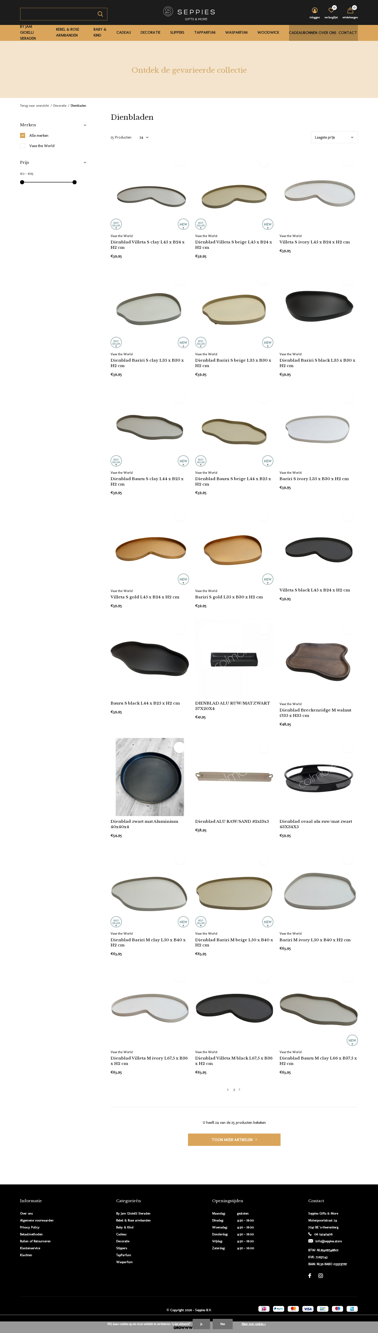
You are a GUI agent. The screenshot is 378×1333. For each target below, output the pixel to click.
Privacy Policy (30, 1227)
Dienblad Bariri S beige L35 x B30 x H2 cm (233, 363)
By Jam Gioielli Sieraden (28, 32)
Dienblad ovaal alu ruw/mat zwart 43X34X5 (316, 824)
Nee (222, 1324)
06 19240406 (323, 1234)
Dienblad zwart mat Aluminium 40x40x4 (144, 824)
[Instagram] (320, 1275)
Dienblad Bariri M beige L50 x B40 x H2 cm (234, 942)
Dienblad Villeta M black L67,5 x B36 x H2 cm (234, 1061)
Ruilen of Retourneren (35, 1241)
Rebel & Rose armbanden (67, 32)
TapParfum (204, 32)
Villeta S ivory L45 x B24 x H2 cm (315, 242)
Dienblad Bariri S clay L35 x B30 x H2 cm (147, 363)
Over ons (327, 32)
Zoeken (100, 14)
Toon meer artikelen (233, 1139)
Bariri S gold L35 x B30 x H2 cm (229, 597)
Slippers (177, 32)
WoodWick (268, 32)
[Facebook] (309, 1275)
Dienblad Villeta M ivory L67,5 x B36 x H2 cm (149, 1061)
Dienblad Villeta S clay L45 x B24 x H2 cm (148, 245)
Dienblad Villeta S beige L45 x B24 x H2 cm (233, 245)
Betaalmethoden (31, 1234)
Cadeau (123, 32)
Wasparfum (236, 32)
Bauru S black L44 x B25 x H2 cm (145, 703)
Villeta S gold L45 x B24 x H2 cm (145, 597)
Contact (348, 32)
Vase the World (42, 145)
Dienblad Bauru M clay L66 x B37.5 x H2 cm (318, 1061)
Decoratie (150, 32)
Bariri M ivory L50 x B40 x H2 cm (315, 939)
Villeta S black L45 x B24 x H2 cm (315, 590)
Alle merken (38, 135)
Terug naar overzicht (34, 105)
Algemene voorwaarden (36, 1220)
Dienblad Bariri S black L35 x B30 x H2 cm (317, 363)
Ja (201, 1324)
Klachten (26, 1255)
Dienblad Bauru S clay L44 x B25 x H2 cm (147, 481)
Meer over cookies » (254, 1324)
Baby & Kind (100, 32)
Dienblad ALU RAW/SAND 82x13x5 (232, 821)
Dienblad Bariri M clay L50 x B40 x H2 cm (148, 942)
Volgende (239, 1089)
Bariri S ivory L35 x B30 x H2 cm (314, 478)
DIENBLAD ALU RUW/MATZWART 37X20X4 (232, 706)
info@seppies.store (329, 1241)
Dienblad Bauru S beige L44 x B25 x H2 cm (233, 481)
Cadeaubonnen (303, 32)
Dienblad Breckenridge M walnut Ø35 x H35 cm (315, 713)
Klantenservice (30, 1248)
